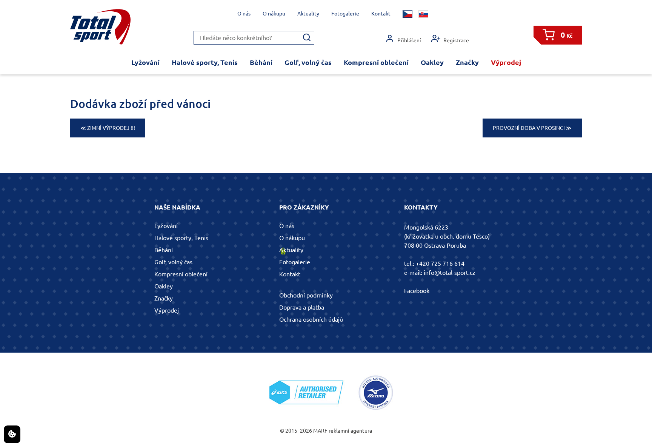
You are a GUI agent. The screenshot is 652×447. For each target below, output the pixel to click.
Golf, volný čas (308, 62)
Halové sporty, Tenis (205, 62)
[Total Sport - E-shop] (100, 27)
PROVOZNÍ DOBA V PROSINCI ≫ (532, 128)
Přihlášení (409, 40)
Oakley (432, 62)
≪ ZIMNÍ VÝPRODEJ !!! (107, 128)
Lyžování (145, 62)
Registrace (456, 40)
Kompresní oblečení (376, 62)
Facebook (416, 290)
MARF (320, 431)
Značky (467, 62)
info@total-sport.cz (449, 272)
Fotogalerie (345, 14)
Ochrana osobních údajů (311, 319)
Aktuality (308, 14)
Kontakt (381, 14)
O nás (244, 14)
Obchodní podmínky (306, 295)
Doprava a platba (301, 307)
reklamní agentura (350, 431)
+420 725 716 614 (440, 263)
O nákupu (274, 14)
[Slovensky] (423, 14)
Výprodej (506, 62)
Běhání (261, 62)
